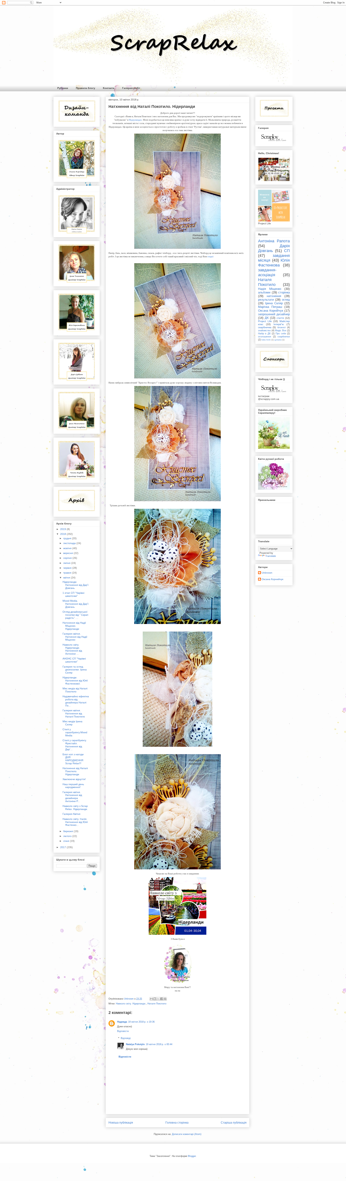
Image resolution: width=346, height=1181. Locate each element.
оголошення (264, 336)
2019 (63, 529)
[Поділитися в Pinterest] (165, 999)
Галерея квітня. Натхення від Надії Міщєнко (75, 636)
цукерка (277, 340)
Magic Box (280, 330)
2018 (63, 534)
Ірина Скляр (274, 303)
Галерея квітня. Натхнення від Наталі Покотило (74, 713)
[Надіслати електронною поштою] (151, 999)
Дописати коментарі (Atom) (186, 1134)
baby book (266, 340)
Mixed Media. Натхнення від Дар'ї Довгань (75, 603)
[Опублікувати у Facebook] (161, 999)
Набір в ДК (264, 333)
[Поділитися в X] (158, 999)
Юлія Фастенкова (274, 262)
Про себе (281, 333)
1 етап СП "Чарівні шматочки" (73, 594)
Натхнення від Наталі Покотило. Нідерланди (75, 771)
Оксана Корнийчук (272, 579)
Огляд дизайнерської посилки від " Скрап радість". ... (75, 614)
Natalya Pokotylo (135, 1044)
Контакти (108, 88)
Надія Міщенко (269, 289)
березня (68, 831)
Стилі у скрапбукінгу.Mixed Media (75, 732)
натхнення (274, 296)
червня (67, 567)
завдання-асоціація (267, 272)
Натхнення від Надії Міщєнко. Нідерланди (74, 625)
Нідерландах (135, 119)
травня (67, 572)
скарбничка (264, 327)
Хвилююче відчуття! (74, 779)
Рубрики (62, 88)
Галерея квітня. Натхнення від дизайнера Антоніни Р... (72, 797)
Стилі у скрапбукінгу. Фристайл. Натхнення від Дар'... (75, 745)
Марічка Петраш (270, 307)
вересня (68, 553)
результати (266, 299)
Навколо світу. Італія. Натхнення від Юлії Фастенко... (75, 822)
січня (66, 840)
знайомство (264, 330)
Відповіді (126, 1038)
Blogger (192, 1156)
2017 (63, 847)
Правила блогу (85, 88)
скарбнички (284, 336)
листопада (69, 543)
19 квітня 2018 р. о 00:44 (159, 1044)
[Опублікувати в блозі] (155, 999)
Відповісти (123, 1031)
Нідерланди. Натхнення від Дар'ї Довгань (75, 584)
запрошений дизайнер (274, 314)
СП (287, 250)
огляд (286, 299)
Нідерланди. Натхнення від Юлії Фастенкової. (75, 680)
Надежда (122, 1021)
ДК (267, 318)
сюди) (210, 256)
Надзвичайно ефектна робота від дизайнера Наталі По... (76, 701)
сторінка (284, 292)
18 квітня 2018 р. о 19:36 (141, 1021)
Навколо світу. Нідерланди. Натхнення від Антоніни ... (72, 649)
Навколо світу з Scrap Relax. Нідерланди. (75, 807)
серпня (67, 557)
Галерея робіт (131, 88)
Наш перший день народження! (73, 786)
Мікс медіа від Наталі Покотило (75, 690)
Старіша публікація (234, 1122)
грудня (67, 538)
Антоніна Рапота (274, 241)
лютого (67, 836)
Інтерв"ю (279, 324)
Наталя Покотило (156, 1003)
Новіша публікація (120, 1122)
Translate (270, 555)
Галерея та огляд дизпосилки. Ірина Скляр (75, 669)
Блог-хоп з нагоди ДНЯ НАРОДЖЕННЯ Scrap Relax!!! (73, 759)
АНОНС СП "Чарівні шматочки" (74, 660)
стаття (280, 317)
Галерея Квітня (71, 813)
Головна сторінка (176, 1122)
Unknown (267, 572)
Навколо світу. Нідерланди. (131, 1003)
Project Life (265, 321)
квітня (67, 577)
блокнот (281, 327)
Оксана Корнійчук (270, 310)
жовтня (67, 548)
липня (67, 563)
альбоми (264, 292)
